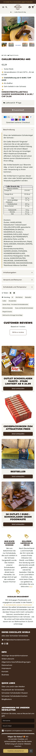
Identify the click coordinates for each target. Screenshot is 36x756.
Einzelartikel (12, 301)
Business (5, 675)
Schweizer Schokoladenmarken (14, 696)
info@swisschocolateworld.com (16, 640)
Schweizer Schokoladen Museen (15, 693)
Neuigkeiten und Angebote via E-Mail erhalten (18, 730)
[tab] (18, 130)
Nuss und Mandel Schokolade (24, 308)
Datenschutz (7, 665)
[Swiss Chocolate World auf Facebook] (2, 644)
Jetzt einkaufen (18, 388)
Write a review (18, 332)
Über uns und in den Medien (13, 686)
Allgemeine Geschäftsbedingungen (16, 662)
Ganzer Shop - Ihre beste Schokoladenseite (15, 304)
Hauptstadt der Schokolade (13, 690)
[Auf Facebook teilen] (10, 293)
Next (32, 29)
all (12, 297)
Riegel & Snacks (13, 55)
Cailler (4, 301)
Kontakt (5, 671)
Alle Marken (19, 297)
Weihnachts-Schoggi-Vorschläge (12, 315)
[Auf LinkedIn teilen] (14, 293)
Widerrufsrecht (8, 659)
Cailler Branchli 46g (20, 12)
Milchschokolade (7, 308)
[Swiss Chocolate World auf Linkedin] (7, 644)
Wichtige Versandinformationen (15, 656)
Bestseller (28, 297)
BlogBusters (7, 699)
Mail (30, 586)
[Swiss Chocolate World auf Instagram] (5, 644)
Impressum (6, 668)
